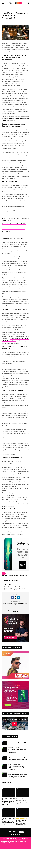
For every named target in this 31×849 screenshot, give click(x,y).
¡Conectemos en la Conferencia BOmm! (18, 743)
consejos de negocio (6, 578)
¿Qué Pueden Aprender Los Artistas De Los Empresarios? (14, 575)
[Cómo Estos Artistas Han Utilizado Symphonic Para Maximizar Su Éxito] (22, 812)
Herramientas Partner (14, 764)
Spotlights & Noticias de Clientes (8, 799)
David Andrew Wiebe (7, 585)
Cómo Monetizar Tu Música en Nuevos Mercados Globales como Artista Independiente (17, 751)
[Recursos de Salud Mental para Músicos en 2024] (22, 792)
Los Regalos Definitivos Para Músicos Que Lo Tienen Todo (8, 803)
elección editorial (6, 580)
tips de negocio (15, 580)
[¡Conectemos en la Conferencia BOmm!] (4, 743)
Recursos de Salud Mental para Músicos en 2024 (22, 802)
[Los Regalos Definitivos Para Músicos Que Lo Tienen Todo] (8, 792)
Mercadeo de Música (21, 818)
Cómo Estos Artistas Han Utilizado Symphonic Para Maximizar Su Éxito (21, 822)
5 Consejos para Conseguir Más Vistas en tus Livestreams (15, 610)
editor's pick (16, 578)
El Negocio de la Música (7, 9)
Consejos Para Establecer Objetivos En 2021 (14, 224)
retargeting (11, 145)
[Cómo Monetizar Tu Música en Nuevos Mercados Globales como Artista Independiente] (4, 749)
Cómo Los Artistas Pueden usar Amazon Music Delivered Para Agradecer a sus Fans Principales (18, 759)
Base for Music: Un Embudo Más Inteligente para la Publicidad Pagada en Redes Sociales (18, 768)
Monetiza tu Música (13, 747)
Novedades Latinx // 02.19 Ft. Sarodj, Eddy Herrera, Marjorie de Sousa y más (15, 604)
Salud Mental (20, 798)
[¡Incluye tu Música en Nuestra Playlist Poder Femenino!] (8, 812)
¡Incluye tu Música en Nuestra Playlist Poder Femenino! (8, 823)
